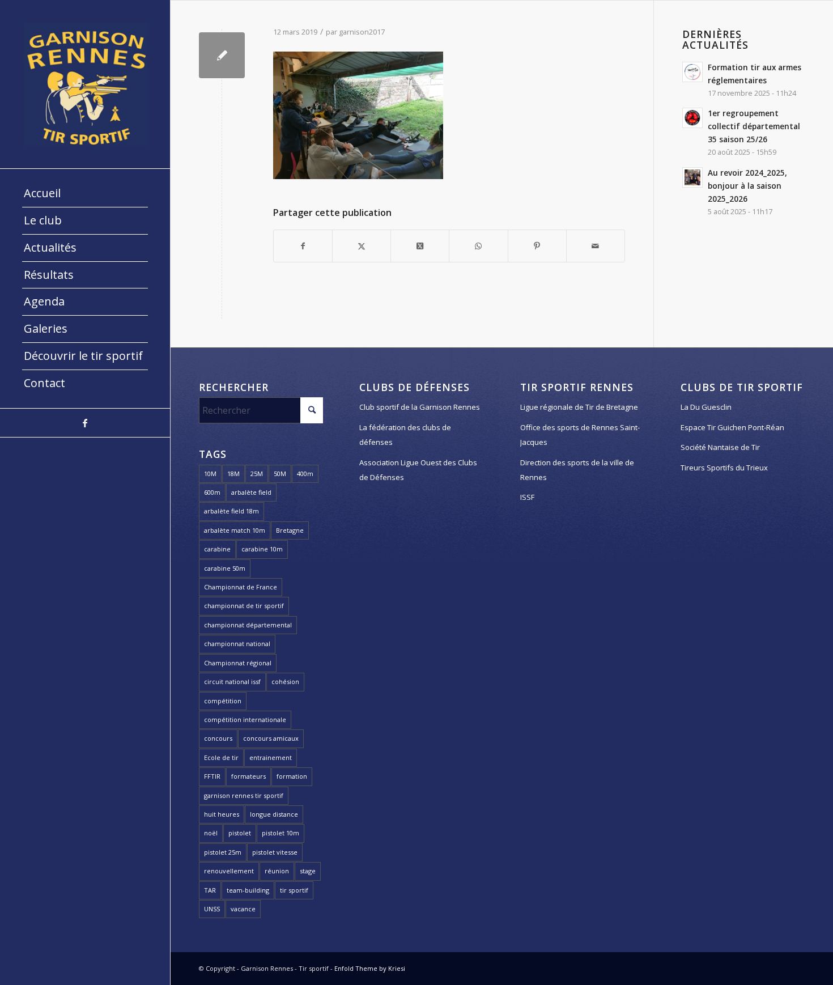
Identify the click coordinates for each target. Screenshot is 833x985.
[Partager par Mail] (595, 246)
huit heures (221, 814)
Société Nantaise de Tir (720, 447)
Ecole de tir (221, 757)
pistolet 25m (222, 852)
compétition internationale (245, 719)
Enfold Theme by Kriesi (369, 968)
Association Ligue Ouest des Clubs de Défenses (418, 469)
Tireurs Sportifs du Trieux (724, 467)
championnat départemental (248, 625)
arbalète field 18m (231, 511)
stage (308, 871)
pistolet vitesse (275, 852)
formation (292, 776)
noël (211, 833)
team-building (248, 890)
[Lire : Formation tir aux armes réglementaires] (692, 72)
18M (233, 473)
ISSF (527, 497)
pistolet (239, 833)
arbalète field (251, 492)
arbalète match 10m (234, 530)
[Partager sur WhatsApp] (478, 246)
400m (305, 473)
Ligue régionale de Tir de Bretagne (579, 407)
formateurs (248, 776)
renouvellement (229, 871)
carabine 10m (262, 549)
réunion (277, 871)
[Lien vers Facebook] (85, 423)
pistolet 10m (280, 833)
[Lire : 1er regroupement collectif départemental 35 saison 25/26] (692, 118)
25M (256, 473)
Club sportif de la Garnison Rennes (419, 407)
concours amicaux (271, 738)
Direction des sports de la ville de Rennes (577, 469)
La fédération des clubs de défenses (405, 434)
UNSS (212, 909)
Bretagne (290, 530)
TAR (210, 890)
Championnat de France (240, 587)
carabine (217, 549)
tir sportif (294, 890)
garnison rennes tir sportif (243, 795)
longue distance (274, 814)
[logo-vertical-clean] (85, 84)
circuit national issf (232, 681)
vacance (243, 909)
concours (218, 738)
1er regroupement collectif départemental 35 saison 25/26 (754, 126)
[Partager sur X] (361, 246)
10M (210, 473)
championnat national (237, 643)
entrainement (270, 757)
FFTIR (212, 776)
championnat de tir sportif (244, 605)
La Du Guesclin (706, 407)
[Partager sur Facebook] (303, 246)
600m (212, 492)
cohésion (285, 681)
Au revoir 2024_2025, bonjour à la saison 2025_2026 (747, 185)
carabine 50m (224, 568)
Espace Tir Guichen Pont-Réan (732, 427)
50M (280, 473)
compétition (222, 701)
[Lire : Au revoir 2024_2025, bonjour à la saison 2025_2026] (692, 177)
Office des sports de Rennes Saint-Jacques (580, 434)
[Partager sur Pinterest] (537, 246)
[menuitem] (85, 193)
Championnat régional (237, 663)
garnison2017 (362, 32)
